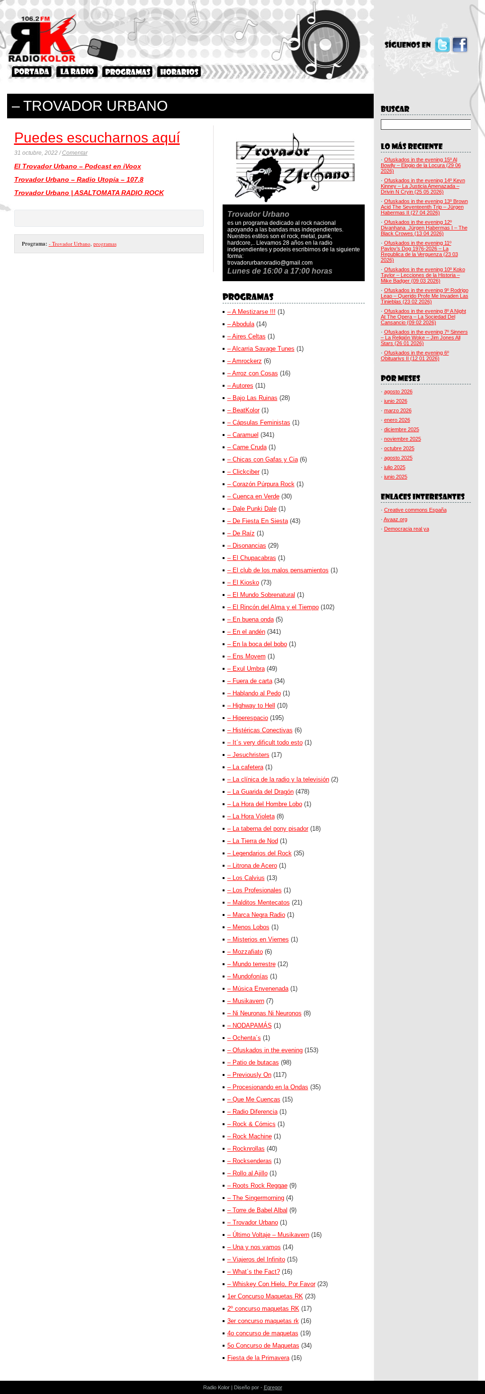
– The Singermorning (255, 1197)
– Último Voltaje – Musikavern (268, 1234)
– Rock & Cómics (251, 1124)
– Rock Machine (249, 1136)
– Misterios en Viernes (258, 939)
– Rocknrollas (246, 1148)
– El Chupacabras (251, 557)
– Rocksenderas (249, 1160)
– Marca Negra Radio (256, 914)
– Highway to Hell (251, 705)
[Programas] (127, 71)
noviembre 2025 (402, 439)
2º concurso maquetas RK (263, 1308)
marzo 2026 (398, 410)
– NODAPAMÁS (249, 1025)
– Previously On (249, 1074)
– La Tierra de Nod (252, 840)
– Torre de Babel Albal (257, 1210)
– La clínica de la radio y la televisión (278, 779)
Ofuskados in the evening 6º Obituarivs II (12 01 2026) (415, 355)
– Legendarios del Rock (259, 853)
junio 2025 (395, 476)
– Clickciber (243, 471)
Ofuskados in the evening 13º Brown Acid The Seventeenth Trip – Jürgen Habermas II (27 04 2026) (424, 206)
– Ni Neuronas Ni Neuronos (264, 1013)
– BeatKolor (243, 410)
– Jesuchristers (248, 754)
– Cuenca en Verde (253, 496)
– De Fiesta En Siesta (257, 520)
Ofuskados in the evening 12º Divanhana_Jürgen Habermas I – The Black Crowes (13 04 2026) (424, 227)
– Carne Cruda (247, 447)
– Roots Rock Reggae (257, 1185)
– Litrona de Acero (252, 865)
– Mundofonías (247, 976)
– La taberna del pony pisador (267, 828)
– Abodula (240, 324)
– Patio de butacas (253, 1062)
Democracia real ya (406, 529)
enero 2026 (397, 420)
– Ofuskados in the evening (265, 1050)
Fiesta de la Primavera (258, 1357)
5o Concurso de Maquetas (263, 1345)
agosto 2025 (398, 458)
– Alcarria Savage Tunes (261, 348)
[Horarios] (179, 71)
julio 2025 (394, 467)
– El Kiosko (243, 582)
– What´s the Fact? (253, 1271)
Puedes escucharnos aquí (97, 137)
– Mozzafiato (245, 951)
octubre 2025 (399, 448)
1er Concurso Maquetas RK (265, 1296)
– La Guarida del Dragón (260, 791)
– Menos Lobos (248, 927)
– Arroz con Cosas (252, 373)
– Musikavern (245, 1000)
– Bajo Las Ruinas (252, 397)
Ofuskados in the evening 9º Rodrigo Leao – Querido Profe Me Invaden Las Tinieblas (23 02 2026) (424, 295)
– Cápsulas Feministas (258, 422)
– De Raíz (241, 533)
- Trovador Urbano (69, 243)
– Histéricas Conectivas (260, 730)
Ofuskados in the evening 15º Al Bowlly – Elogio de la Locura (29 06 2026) (421, 165)
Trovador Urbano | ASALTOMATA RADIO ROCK (89, 192)
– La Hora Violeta (251, 816)
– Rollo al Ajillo (247, 1173)
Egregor (273, 1387)
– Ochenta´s (244, 1037)
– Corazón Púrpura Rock (261, 484)
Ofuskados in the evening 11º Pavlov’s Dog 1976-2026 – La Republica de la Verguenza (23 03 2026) (419, 251)
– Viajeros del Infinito (256, 1259)
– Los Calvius (246, 877)
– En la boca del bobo (257, 644)
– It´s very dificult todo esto (265, 742)
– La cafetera (245, 767)
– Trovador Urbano (252, 1222)
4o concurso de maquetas (262, 1333)
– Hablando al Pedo (254, 693)
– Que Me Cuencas (253, 1099)
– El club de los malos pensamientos (278, 570)
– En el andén (246, 631)
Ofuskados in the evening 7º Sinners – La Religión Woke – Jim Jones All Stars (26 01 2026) (424, 337)
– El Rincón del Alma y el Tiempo (273, 607)
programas (105, 243)
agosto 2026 (398, 391)
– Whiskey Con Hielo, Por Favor (271, 1283)
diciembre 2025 (401, 429)
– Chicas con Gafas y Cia (262, 459)
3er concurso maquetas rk (263, 1320)
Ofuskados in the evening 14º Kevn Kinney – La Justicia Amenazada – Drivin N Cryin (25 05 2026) (423, 186)
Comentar (75, 153)
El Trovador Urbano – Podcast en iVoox (77, 166)
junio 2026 (395, 401)
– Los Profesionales (254, 890)
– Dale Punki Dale (252, 508)
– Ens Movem (246, 656)
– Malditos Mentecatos (258, 902)
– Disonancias (246, 545)
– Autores (240, 385)
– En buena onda (250, 619)
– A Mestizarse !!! (251, 311)
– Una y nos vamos (254, 1247)
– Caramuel (243, 434)
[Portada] (32, 71)
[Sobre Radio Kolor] (77, 71)
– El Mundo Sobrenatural (261, 594)
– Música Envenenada (257, 988)
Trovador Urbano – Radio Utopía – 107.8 (79, 179)
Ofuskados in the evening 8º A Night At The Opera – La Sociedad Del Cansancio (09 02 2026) (423, 316)
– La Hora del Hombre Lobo (264, 804)
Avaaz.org (395, 519)
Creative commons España (415, 510)
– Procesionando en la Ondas (267, 1087)
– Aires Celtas (246, 336)
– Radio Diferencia (252, 1111)
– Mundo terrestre (251, 964)
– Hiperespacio (247, 717)
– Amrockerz (244, 360)
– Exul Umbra (246, 668)
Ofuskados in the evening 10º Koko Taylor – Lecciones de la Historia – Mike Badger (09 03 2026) (423, 275)
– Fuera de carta (249, 680)
